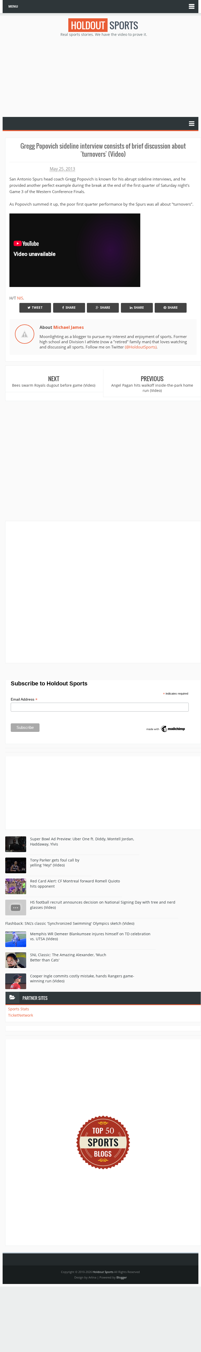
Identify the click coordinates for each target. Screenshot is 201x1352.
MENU (13, 6)
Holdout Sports (103, 1272)
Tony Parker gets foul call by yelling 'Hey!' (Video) (54, 863)
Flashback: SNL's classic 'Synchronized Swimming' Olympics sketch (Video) (69, 923)
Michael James (68, 327)
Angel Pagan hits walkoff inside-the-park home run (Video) (152, 388)
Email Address (24, 699)
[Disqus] (103, 591)
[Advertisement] (103, 76)
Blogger (121, 1277)
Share (70, 307)
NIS (20, 298)
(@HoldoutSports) (141, 347)
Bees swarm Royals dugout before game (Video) (53, 385)
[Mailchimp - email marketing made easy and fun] (166, 728)
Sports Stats (18, 1008)
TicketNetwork (20, 1015)
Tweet (37, 307)
